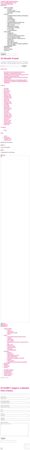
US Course (10, 29)
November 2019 (8, 108)
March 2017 (7, 124)
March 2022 (7, 93)
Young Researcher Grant (15, 35)
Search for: (3, 66)
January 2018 (7, 121)
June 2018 (6, 119)
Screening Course (13, 27)
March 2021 (7, 100)
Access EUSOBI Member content (8, 2)
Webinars (10, 33)
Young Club (11, 10)
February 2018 (7, 120)
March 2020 (7, 107)
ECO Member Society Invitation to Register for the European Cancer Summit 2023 (16, 75)
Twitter (7, 1)
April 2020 (6, 105)
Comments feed (7, 138)
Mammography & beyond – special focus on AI (16, 23)
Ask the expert (12, 42)
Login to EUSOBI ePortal (7, 4)
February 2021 (7, 101)
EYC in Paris (11, 21)
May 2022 (6, 92)
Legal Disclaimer (8, 371)
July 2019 (6, 111)
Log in (5, 136)
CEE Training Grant (13, 37)
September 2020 (8, 103)
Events (6, 14)
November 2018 (8, 116)
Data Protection (7, 372)
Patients (7, 50)
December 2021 (7, 96)
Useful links (8, 49)
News (5, 130)
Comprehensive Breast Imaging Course (16, 336)
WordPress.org (7, 140)
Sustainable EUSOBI (13, 11)
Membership (8, 46)
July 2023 (6, 88)
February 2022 (7, 95)
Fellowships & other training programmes (17, 362)
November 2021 (8, 97)
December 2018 (7, 115)
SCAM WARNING (12, 30)
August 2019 (7, 109)
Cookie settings (7, 375)
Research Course (13, 26)
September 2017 (8, 123)
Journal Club (11, 34)
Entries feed (7, 137)
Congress (10, 18)
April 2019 (6, 112)
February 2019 (7, 113)
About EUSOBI (8, 7)
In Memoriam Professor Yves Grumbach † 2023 (15, 80)
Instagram (15, 1)
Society (9, 9)
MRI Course (11, 25)
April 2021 (6, 99)
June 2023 (6, 89)
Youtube (11, 1)
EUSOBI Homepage (9, 369)
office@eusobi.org (8, 373)
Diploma (7, 47)
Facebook (3, 1)
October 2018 (7, 117)
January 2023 (7, 91)
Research (10, 41)
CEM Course (11, 19)
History (10, 13)
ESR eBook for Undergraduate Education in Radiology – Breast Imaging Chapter (14, 72)
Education (7, 31)
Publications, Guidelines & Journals (15, 358)
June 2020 (6, 104)
